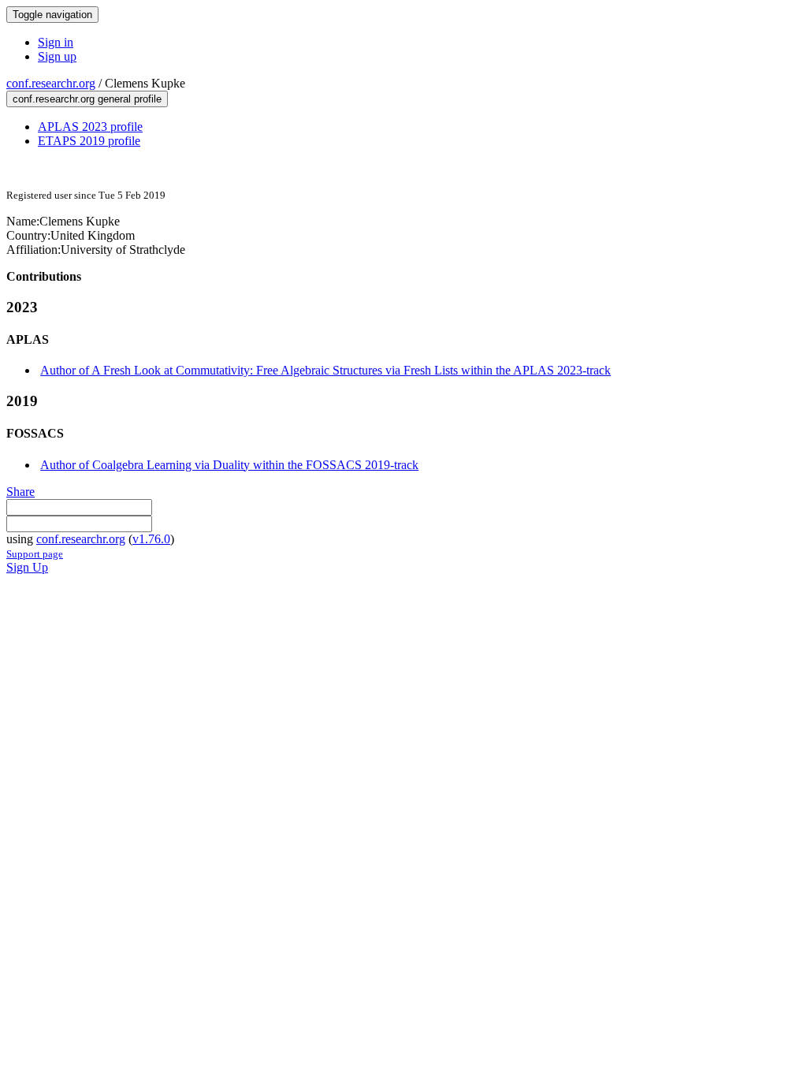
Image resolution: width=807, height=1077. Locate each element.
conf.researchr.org (50, 83)
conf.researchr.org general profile (87, 99)
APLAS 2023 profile (90, 126)
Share (20, 491)
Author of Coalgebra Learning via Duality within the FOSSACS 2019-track (229, 464)
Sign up (57, 56)
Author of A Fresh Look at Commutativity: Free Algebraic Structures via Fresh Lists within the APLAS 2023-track (325, 370)
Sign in (55, 42)
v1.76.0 (151, 539)
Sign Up (27, 567)
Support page (34, 554)
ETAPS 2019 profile (89, 140)
